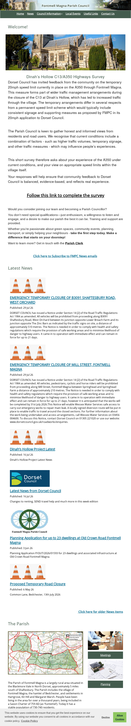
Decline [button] (106, 717)
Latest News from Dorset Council (35, 490)
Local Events (73, 13)
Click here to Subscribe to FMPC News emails (65, 256)
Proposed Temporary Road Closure (38, 584)
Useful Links (91, 13)
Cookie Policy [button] (29, 721)
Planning (105, 684)
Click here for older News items (100, 612)
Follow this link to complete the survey (65, 195)
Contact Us (108, 13)
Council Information (49, 13)
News (30, 13)
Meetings (105, 655)
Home (20, 13)
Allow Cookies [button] (119, 717)
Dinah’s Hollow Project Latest (32, 449)
